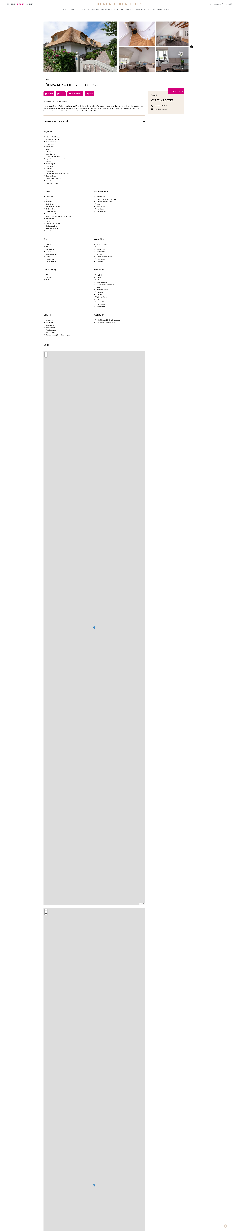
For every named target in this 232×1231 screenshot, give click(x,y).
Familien (129, 9)
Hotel (66, 9)
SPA (121, 9)
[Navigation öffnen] (8, 4)
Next (191, 46)
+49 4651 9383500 (161, 106)
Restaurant (93, 9)
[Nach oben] (225, 1226)
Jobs (160, 9)
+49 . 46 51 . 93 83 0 (214, 4)
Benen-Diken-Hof (119, 4)
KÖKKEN (29, 4)
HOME (13, 4)
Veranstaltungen (109, 9)
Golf (166, 9)
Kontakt (229, 4)
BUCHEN (20, 4)
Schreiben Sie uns (161, 109)
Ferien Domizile (78, 9)
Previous (41, 46)
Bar (153, 9)
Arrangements (142, 9)
